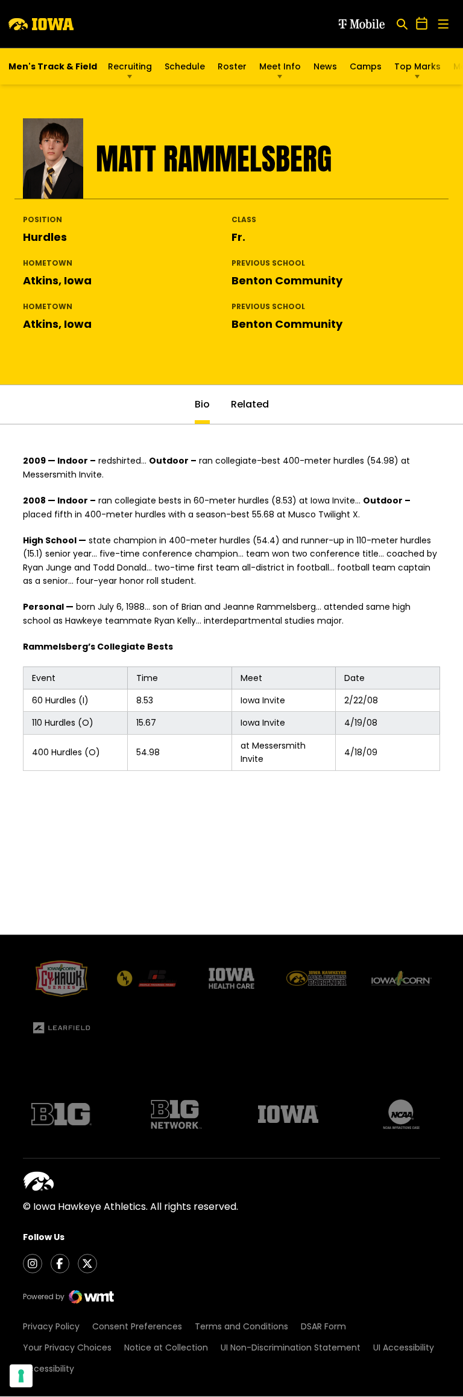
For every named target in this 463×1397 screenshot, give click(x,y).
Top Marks (417, 66)
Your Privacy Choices (67, 1347)
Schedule (185, 66)
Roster (232, 66)
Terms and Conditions (241, 1326)
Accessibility (48, 1369)
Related (250, 404)
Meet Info (280, 66)
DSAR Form (323, 1326)
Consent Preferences (137, 1326)
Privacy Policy (51, 1326)
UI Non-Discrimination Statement (291, 1347)
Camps (366, 69)
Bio (202, 404)
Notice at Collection (166, 1347)
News (325, 66)
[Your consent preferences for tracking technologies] (21, 1375)
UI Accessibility (403, 1347)
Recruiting (130, 66)
